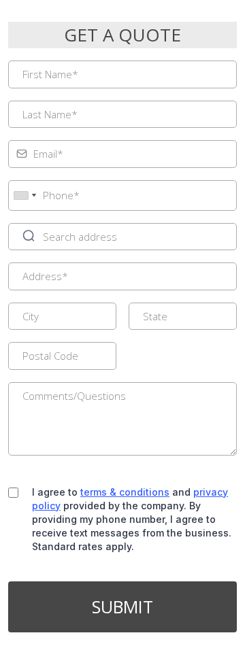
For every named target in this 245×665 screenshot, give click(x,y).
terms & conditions (124, 492)
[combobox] (24, 195)
